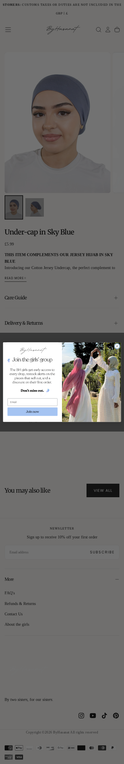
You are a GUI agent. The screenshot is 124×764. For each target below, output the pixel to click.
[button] (32, 411)
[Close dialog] (117, 346)
